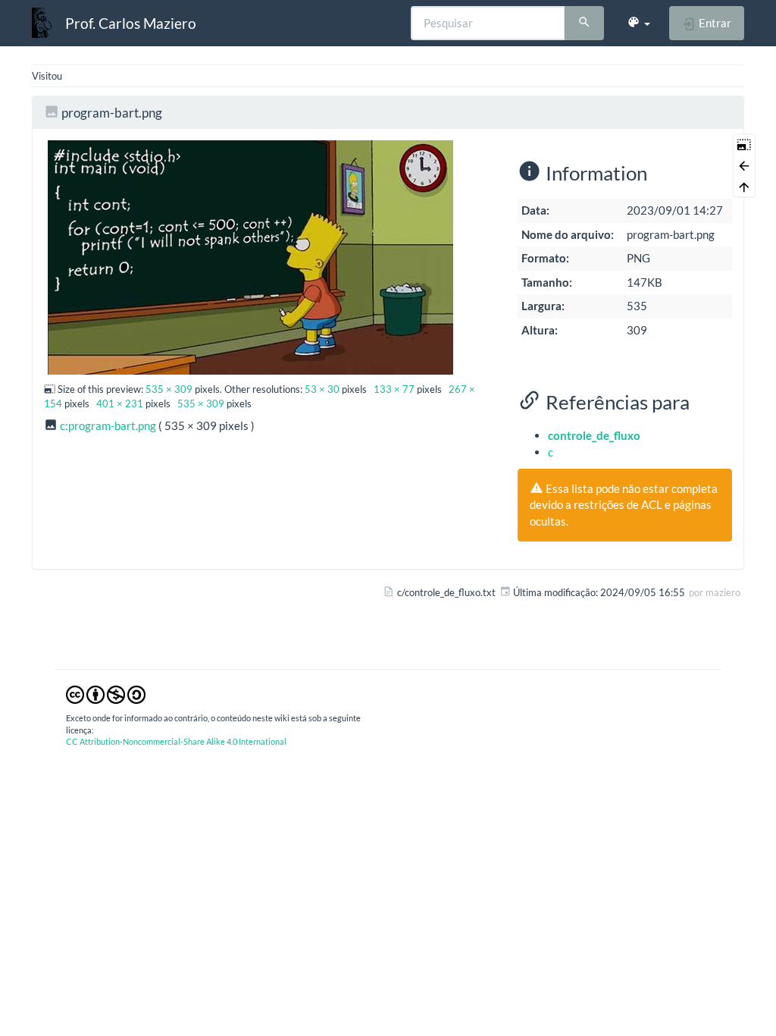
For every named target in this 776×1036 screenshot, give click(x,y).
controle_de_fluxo (594, 435)
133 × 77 (394, 389)
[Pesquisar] (584, 23)
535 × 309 (169, 389)
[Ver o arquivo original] (250, 255)
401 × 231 (119, 403)
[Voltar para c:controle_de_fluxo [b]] (744, 165)
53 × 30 (322, 389)
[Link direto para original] (744, 144)
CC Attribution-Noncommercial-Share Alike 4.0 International (176, 741)
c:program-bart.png (108, 425)
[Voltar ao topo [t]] (744, 186)
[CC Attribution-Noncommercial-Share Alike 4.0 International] (106, 693)
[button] (638, 23)
